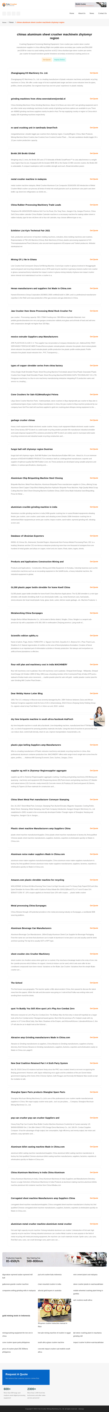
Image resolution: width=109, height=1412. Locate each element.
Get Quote (47, 59)
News (92, 13)
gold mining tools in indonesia (16, 1316)
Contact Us (102, 13)
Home (72, 13)
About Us (81, 13)
